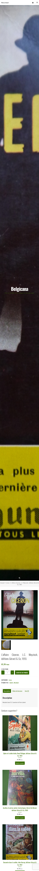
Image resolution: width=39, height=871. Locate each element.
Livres (7, 583)
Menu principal (5, 3)
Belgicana (19, 288)
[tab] (7, 691)
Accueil (2, 583)
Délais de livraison (17, 691)
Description (7, 691)
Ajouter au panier (22, 673)
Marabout (16, 683)
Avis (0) (27, 691)
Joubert (11, 683)
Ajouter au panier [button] (20, 763)
